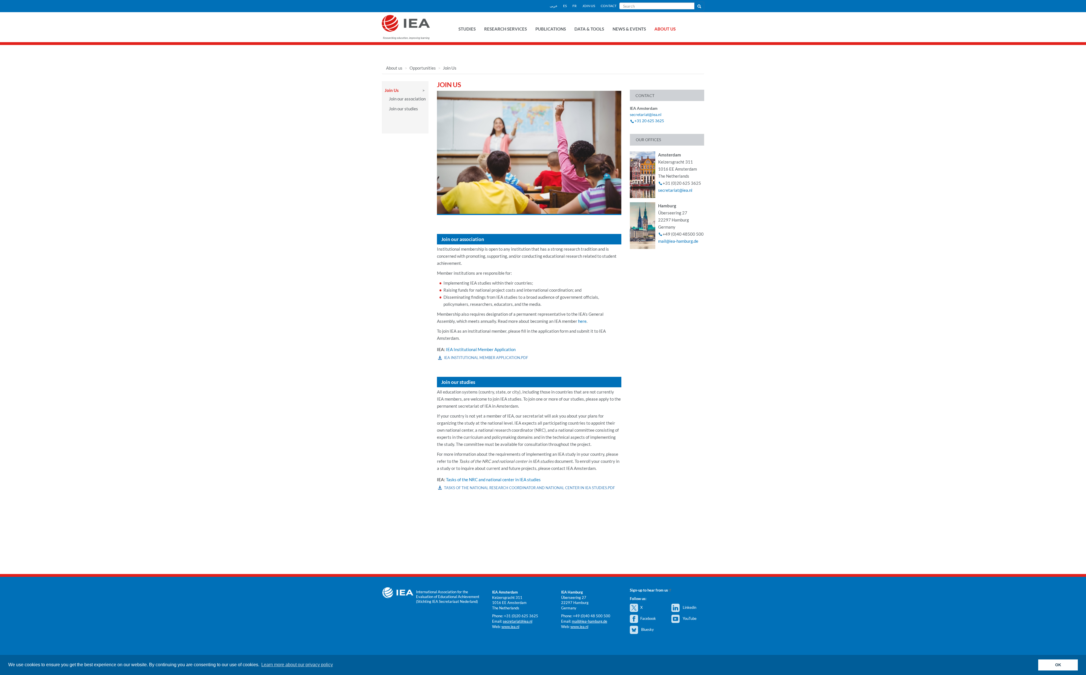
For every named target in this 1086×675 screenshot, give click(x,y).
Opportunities (423, 67)
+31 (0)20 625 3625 (521, 616)
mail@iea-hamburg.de (678, 241)
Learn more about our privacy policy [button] (297, 664)
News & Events (629, 28)
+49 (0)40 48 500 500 (591, 616)
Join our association (407, 98)
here (582, 321)
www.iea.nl (510, 626)
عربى (553, 6)
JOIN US (588, 6)
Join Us (392, 90)
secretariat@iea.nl (645, 114)
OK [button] (1058, 665)
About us (665, 28)
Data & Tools (589, 28)
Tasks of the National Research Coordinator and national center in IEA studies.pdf (529, 487)
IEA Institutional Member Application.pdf (486, 357)
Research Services (505, 28)
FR (574, 6)
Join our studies (403, 108)
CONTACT (609, 6)
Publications (550, 28)
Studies (467, 28)
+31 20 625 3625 (649, 120)
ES (565, 6)
